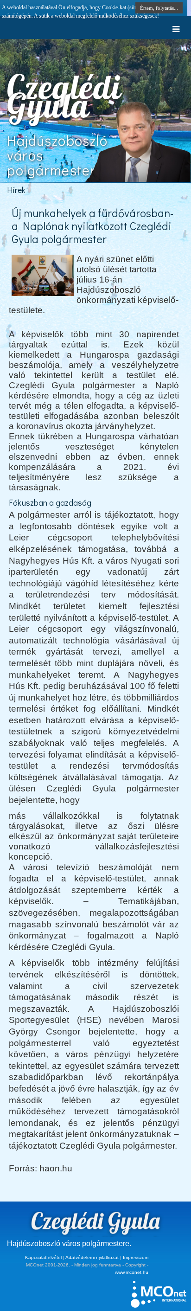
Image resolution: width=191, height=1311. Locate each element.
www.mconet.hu (131, 1272)
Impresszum (135, 1257)
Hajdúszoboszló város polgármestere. (69, 1243)
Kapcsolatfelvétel (43, 1257)
